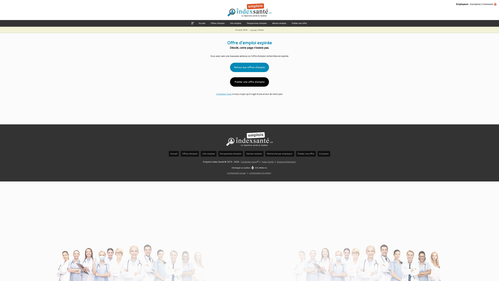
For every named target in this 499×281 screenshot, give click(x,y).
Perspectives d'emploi (257, 23)
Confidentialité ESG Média (260, 173)
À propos (324, 153)
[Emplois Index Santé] (249, 146)
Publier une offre (299, 23)
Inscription (475, 4)
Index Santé (268, 161)
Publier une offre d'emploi (250, 82)
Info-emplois (235, 23)
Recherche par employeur (280, 153)
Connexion (487, 4)
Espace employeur (286, 161)
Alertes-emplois (279, 23)
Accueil (202, 23)
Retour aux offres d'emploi (249, 67)
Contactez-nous (224, 94)
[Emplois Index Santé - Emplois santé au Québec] (249, 10)
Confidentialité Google (236, 173)
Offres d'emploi (218, 23)
